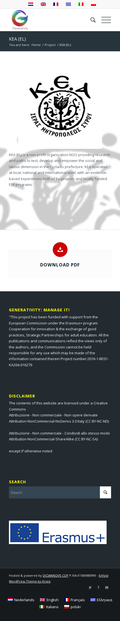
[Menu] (103, 20)
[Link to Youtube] (107, 587)
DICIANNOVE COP (55, 575)
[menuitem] (90, 20)
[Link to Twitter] (90, 587)
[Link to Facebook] (98, 587)
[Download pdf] (60, 249)
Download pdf (60, 265)
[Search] (90, 20)
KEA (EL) (17, 39)
